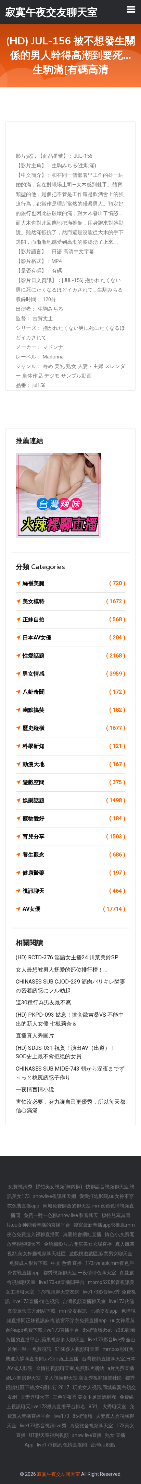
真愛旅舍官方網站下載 (31, 1311)
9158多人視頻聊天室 (77, 1349)
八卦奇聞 (74, 692)
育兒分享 (74, 836)
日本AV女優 (74, 637)
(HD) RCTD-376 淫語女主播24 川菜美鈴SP (67, 957)
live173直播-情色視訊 (36, 1301)
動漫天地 (74, 764)
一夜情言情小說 (35, 1089)
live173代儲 (121, 1301)
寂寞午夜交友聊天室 (58, 1474)
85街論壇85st (97, 1330)
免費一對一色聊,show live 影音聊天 (61, 1215)
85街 (94, 1406)
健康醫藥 (74, 873)
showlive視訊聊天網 (54, 1196)
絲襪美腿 (74, 583)
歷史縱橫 (74, 728)
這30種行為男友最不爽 (43, 1002)
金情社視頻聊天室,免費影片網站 (70, 1368)
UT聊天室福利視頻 (49, 1435)
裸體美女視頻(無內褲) (59, 1186)
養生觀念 (74, 854)
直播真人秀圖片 (35, 1035)
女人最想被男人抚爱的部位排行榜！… (61, 969)
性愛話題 (74, 655)
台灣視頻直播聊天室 (84, 1301)
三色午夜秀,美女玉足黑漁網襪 (84, 1397)
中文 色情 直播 (66, 1263)
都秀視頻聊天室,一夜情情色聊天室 (79, 1272)
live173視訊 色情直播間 (62, 1444)
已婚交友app (104, 1311)
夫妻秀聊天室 (35, 1397)
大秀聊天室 (114, 1406)
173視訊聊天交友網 (58, 1292)
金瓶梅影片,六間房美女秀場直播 (78, 1244)
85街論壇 (82, 1416)
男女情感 (74, 673)
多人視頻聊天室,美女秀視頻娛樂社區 (83, 1378)
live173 (61, 1416)
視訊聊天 (74, 891)
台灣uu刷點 (102, 1444)
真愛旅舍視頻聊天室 (91, 1425)
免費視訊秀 (20, 1186)
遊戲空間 (74, 782)
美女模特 (74, 601)
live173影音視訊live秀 (43, 1425)
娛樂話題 (74, 800)
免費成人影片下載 (28, 1263)
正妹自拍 (74, 619)
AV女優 (74, 909)
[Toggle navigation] (131, 9)
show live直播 (87, 1435)
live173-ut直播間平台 (62, 1282)
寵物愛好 (74, 818)
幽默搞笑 (74, 710)
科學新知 (74, 746)
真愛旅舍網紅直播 (82, 1234)
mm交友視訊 (73, 1311)
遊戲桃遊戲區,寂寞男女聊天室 (100, 1253)
